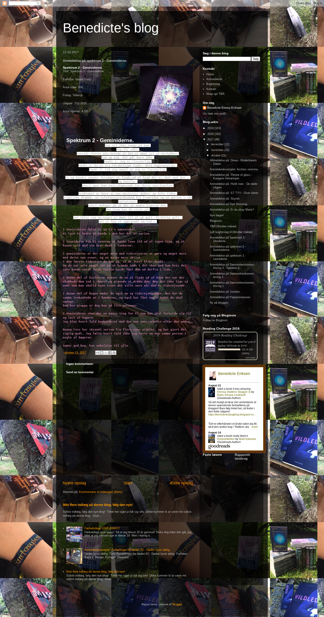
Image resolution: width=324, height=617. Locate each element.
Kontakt (211, 89)
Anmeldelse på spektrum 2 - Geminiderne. (228, 248)
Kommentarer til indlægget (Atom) (100, 492)
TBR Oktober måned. (223, 226)
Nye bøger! (217, 215)
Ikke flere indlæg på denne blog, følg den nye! (98, 505)
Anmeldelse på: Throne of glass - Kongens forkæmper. (231, 176)
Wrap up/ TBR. (215, 93)
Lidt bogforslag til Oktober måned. (231, 232)
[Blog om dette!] (101, 353)
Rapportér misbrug (242, 456)
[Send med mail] (97, 353)
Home (210, 74)
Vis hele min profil (214, 113)
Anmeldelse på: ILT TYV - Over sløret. (234, 193)
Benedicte (223, 341)
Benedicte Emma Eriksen (224, 107)
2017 (210, 139)
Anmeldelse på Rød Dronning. (229, 204)
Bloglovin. (216, 220)
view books (250, 357)
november (217, 150)
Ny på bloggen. (219, 302)
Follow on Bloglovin (215, 320)
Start (128, 483)
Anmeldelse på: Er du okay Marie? (232, 209)
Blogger (177, 604)
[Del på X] (106, 353)
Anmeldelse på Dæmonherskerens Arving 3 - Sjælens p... (232, 266)
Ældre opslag (181, 483)
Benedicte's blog (111, 27)
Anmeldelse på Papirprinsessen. (230, 297)
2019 (210, 128)
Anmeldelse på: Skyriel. (225, 198)
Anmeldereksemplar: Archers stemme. (234, 169)
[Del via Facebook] (110, 353)
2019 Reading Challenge (230, 335)
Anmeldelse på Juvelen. (225, 291)
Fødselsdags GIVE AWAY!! (102, 528)
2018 (210, 134)
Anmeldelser (214, 79)
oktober (216, 155)
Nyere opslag (74, 483)
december (217, 144)
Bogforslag (213, 84)
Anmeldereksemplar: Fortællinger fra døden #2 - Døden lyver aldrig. (127, 549)
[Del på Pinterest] (114, 353)
